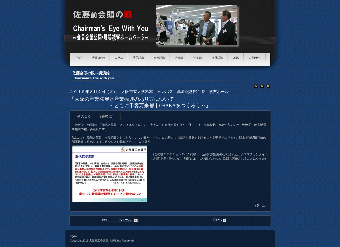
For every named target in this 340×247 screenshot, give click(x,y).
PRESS (197, 57)
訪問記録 (138, 57)
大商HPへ (255, 57)
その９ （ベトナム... (117, 220)
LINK (236, 57)
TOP (79, 57)
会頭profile (98, 57)
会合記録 (159, 57)
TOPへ (217, 220)
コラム (119, 57)
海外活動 (217, 57)
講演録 (179, 57)
